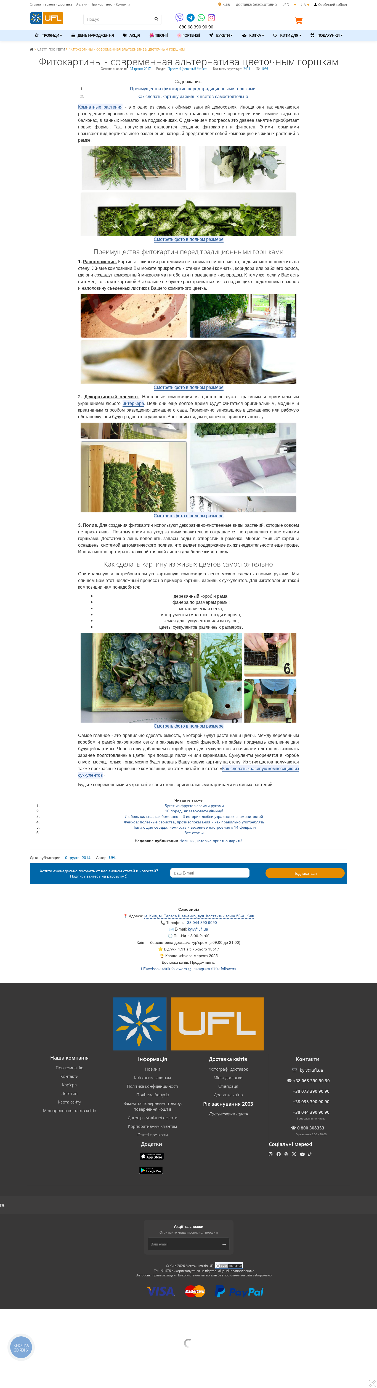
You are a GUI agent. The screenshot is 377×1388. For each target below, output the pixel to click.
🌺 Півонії (158, 35)
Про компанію (69, 1067)
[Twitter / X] (294, 1154)
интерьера (133, 403)
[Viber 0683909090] (179, 19)
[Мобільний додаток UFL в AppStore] (152, 1155)
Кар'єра (69, 1084)
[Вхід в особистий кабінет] (315, 5)
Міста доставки (228, 1077)
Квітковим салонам (152, 1077)
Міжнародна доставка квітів (69, 1110)
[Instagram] (211, 19)
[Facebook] (279, 1154)
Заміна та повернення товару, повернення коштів (153, 1106)
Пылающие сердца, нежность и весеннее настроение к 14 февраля (194, 827)
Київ (226, 4)
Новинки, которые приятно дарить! (210, 840)
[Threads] (286, 1154)
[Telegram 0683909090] (191, 19)
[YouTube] (303, 1154)
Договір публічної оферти (152, 1117)
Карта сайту (69, 1102)
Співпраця (228, 1086)
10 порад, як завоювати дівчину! (194, 810)
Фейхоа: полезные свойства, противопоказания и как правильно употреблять (194, 822)
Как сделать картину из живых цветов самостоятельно (192, 96)
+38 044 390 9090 (201, 922)
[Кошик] (300, 22)
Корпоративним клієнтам (152, 1126)
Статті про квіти (152, 1134)
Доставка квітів (228, 1094)
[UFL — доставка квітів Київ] (46, 17)
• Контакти (122, 4)
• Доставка (64, 4)
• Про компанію (100, 4)
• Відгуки (80, 4)
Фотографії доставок (228, 1069)
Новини (152, 1069)
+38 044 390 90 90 (311, 1112)
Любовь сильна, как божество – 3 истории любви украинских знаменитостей (194, 816)
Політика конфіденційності (152, 1086)
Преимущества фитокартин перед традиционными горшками (193, 88)
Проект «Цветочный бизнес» (188, 69)
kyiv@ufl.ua (198, 929)
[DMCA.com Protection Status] (229, 1265)
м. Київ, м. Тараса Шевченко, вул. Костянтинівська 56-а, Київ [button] (199, 915)
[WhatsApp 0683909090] (202, 19)
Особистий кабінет (332, 4)
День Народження (95, 35)
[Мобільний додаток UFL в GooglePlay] (151, 1170)
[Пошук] (156, 19)
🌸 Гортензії (188, 35)
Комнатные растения (100, 107)
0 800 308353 (310, 1128)
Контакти (69, 1076)
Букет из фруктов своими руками (194, 805)
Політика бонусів (152, 1094)
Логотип (69, 1093)
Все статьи (194, 832)
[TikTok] (310, 1154)
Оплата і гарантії (42, 4)
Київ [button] (140, 942)
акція (134, 35)
